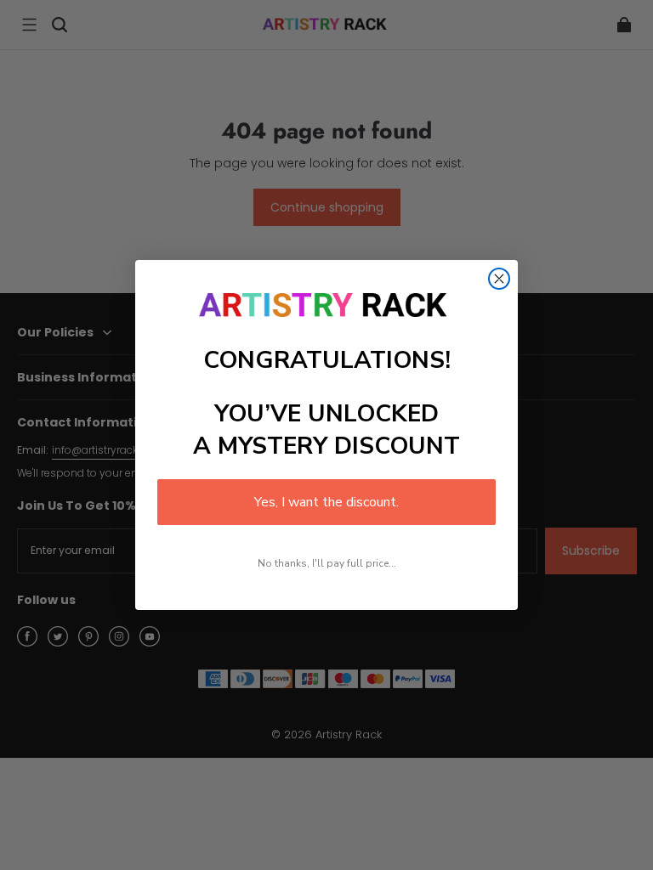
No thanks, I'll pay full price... (327, 563)
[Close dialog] (499, 278)
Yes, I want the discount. (326, 502)
